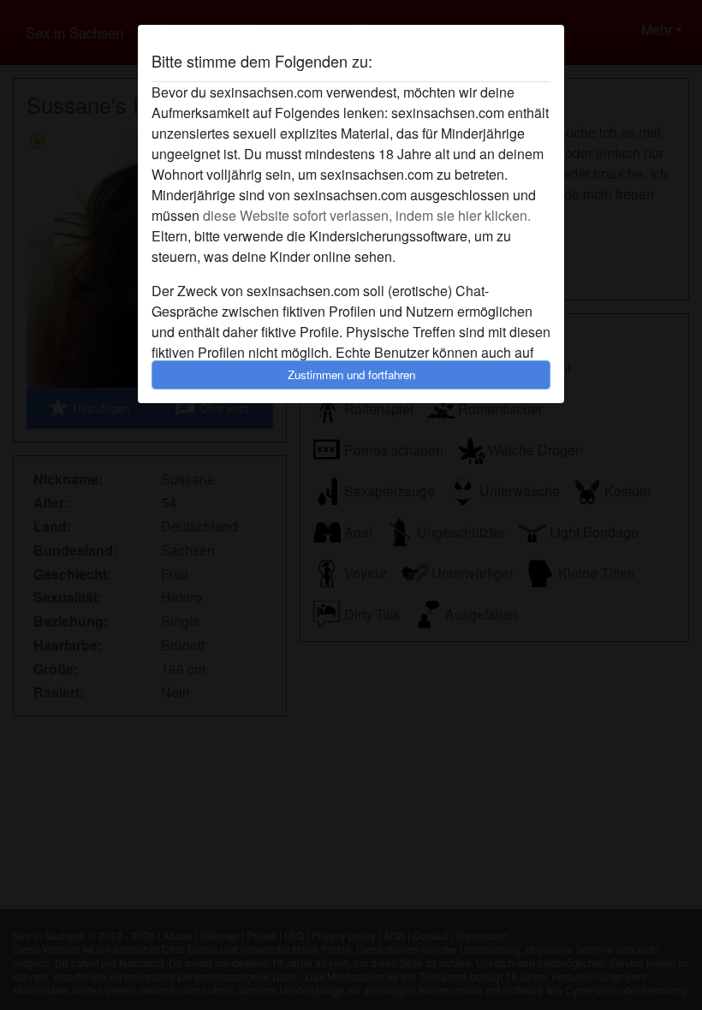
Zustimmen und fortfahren (351, 374)
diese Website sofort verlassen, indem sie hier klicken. (367, 215)
